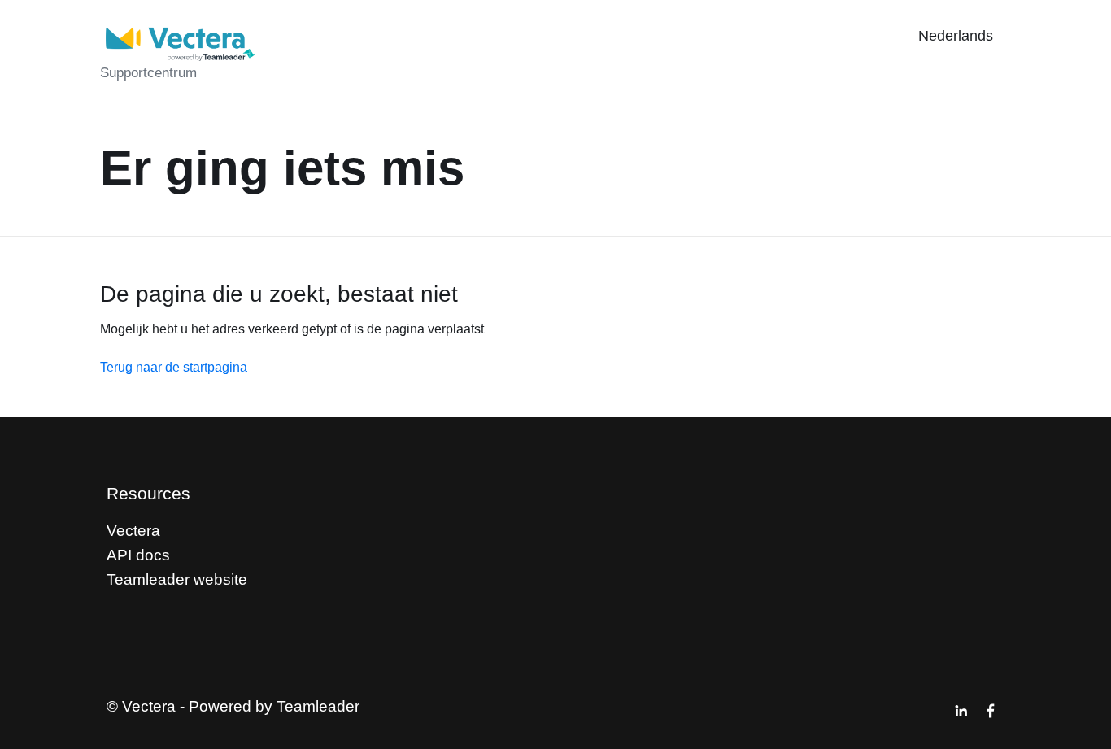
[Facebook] (990, 710)
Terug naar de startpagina (173, 367)
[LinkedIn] (961, 710)
